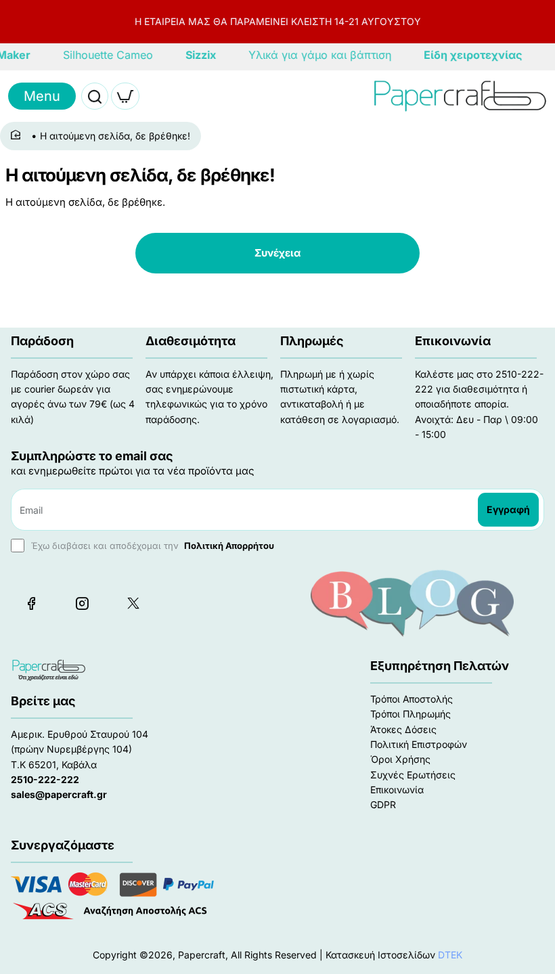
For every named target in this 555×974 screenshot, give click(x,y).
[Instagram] (82, 603)
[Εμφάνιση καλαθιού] (125, 96)
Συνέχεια (277, 252)
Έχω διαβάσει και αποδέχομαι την (151, 545)
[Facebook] (31, 603)
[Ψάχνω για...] (94, 96)
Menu (42, 96)
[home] (18, 135)
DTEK (450, 954)
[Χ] (132, 603)
